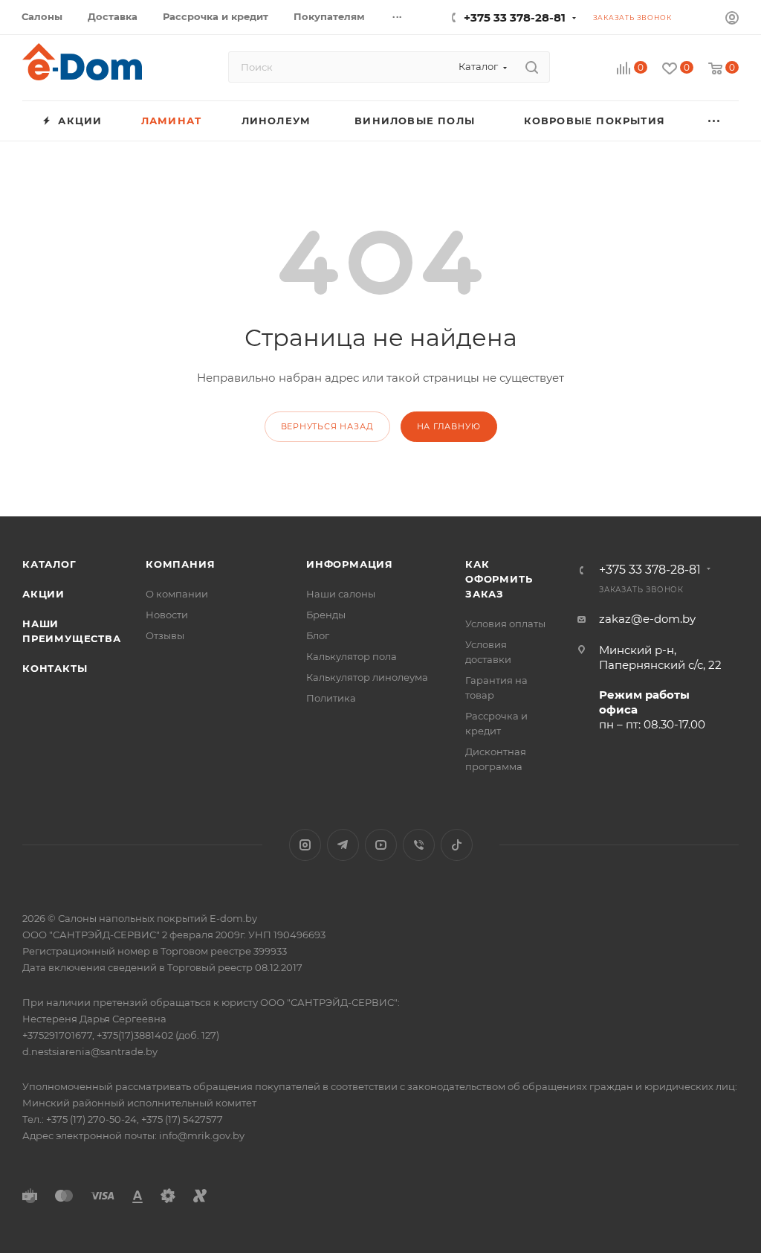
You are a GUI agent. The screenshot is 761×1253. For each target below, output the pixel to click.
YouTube (381, 845)
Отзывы (165, 635)
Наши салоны (340, 594)
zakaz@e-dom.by (647, 619)
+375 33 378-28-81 (515, 17)
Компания (180, 564)
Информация (349, 564)
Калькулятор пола (351, 656)
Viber (419, 845)
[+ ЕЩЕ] (714, 121)
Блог (317, 635)
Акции (43, 594)
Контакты (54, 668)
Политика (331, 698)
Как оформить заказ (498, 579)
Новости (167, 615)
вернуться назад (327, 426)
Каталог (49, 564)
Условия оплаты (505, 623)
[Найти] (532, 67)
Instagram (305, 845)
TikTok (457, 845)
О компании (177, 594)
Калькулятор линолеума (367, 677)
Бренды (326, 615)
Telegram (343, 845)
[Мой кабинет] (732, 19)
